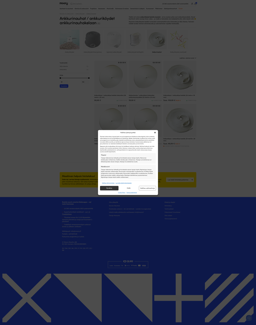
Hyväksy (109, 188)
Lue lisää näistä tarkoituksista (124, 183)
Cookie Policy (121, 192)
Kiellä (128, 188)
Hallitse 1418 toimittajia (108, 183)
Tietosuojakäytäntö (131, 192)
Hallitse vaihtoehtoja (147, 188)
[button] (155, 132)
